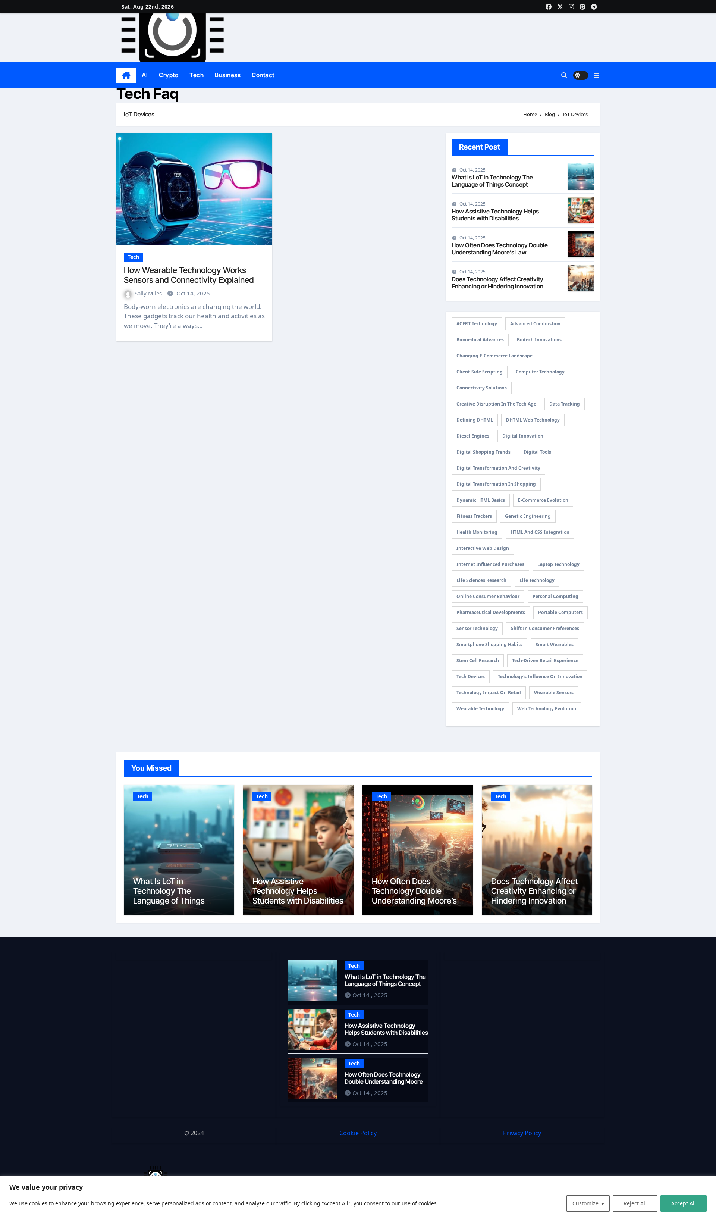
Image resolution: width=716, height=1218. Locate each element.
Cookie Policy (358, 1133)
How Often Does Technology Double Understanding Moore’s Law (500, 248)
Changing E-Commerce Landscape (494, 356)
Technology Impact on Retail (488, 692)
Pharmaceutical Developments (490, 612)
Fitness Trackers (474, 516)
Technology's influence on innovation (540, 676)
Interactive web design (482, 548)
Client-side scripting (479, 372)
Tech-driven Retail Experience (545, 660)
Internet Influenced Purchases (490, 564)
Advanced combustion (535, 323)
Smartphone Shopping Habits (489, 644)
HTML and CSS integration (540, 532)
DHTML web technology (533, 420)
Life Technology (537, 580)
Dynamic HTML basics (480, 500)
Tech (196, 75)
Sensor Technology (477, 628)
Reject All (635, 1203)
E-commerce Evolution (543, 500)
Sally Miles (149, 293)
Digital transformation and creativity (498, 468)
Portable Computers (560, 612)
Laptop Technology (558, 564)
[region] (358, 1197)
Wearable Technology (480, 708)
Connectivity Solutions (481, 388)
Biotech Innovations (539, 339)
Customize (585, 1203)
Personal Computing (555, 596)
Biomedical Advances (480, 339)
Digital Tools (537, 452)
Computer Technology (540, 372)
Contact (263, 75)
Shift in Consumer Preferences (545, 628)
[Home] (126, 75)
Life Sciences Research (481, 580)
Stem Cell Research (477, 660)
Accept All (683, 1203)
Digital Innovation (522, 436)
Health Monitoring (476, 532)
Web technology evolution (546, 708)
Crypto (168, 75)
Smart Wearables (555, 644)
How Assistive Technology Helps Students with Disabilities (495, 214)
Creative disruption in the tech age (496, 404)
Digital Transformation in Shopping (496, 484)
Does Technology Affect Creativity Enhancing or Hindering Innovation (497, 282)
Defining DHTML (474, 420)
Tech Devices (470, 676)
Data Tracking (564, 404)
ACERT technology (476, 323)
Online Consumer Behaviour (487, 596)
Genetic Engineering (528, 516)
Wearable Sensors (554, 692)
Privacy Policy (522, 1133)
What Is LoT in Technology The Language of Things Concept (492, 180)
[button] (597, 75)
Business (228, 75)
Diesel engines (472, 436)
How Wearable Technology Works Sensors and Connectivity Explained (189, 275)
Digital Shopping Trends (483, 452)
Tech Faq (147, 93)
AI (145, 75)
